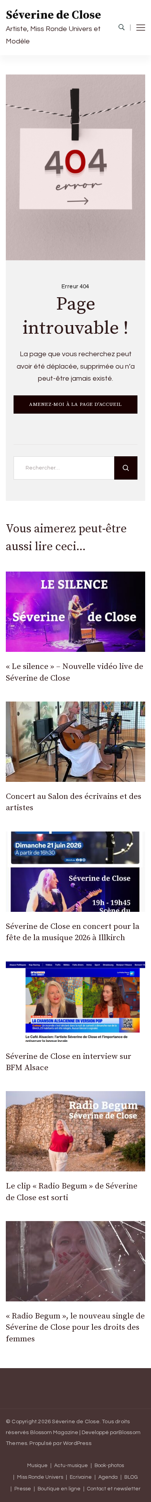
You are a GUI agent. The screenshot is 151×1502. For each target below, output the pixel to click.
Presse (22, 1489)
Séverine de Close (53, 15)
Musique (37, 1465)
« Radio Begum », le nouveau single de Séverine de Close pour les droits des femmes (75, 1327)
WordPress (77, 1443)
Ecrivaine (81, 1477)
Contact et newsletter (114, 1489)
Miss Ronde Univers (40, 1477)
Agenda (108, 1477)
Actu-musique (71, 1465)
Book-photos (109, 1465)
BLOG (131, 1477)
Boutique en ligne (59, 1489)
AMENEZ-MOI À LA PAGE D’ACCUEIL (75, 404)
